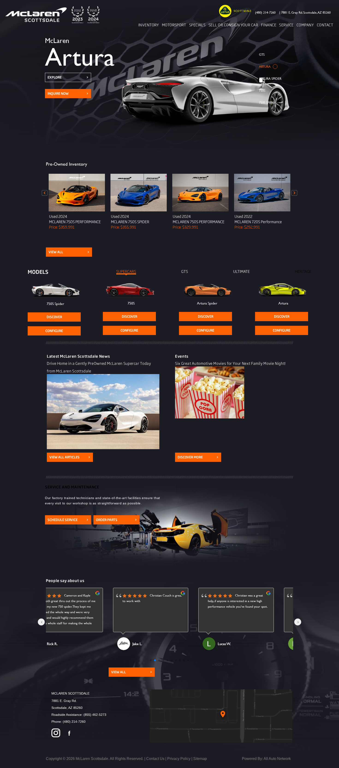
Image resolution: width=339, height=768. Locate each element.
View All (68, 252)
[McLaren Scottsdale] (54, 14)
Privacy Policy (178, 759)
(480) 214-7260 (265, 12)
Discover (54, 317)
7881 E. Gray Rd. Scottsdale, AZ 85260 (305, 12)
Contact (325, 24)
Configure (54, 331)
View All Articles (69, 457)
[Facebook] (69, 733)
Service (286, 24)
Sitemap (200, 759)
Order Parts (116, 520)
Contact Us (155, 759)
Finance (268, 24)
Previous (45, 193)
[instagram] (55, 733)
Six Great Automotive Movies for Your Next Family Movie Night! (230, 363)
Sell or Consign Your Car (233, 24)
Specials (197, 24)
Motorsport (174, 24)
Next (294, 193)
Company (305, 24)
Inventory (148, 24)
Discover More (198, 457)
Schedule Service (68, 520)
